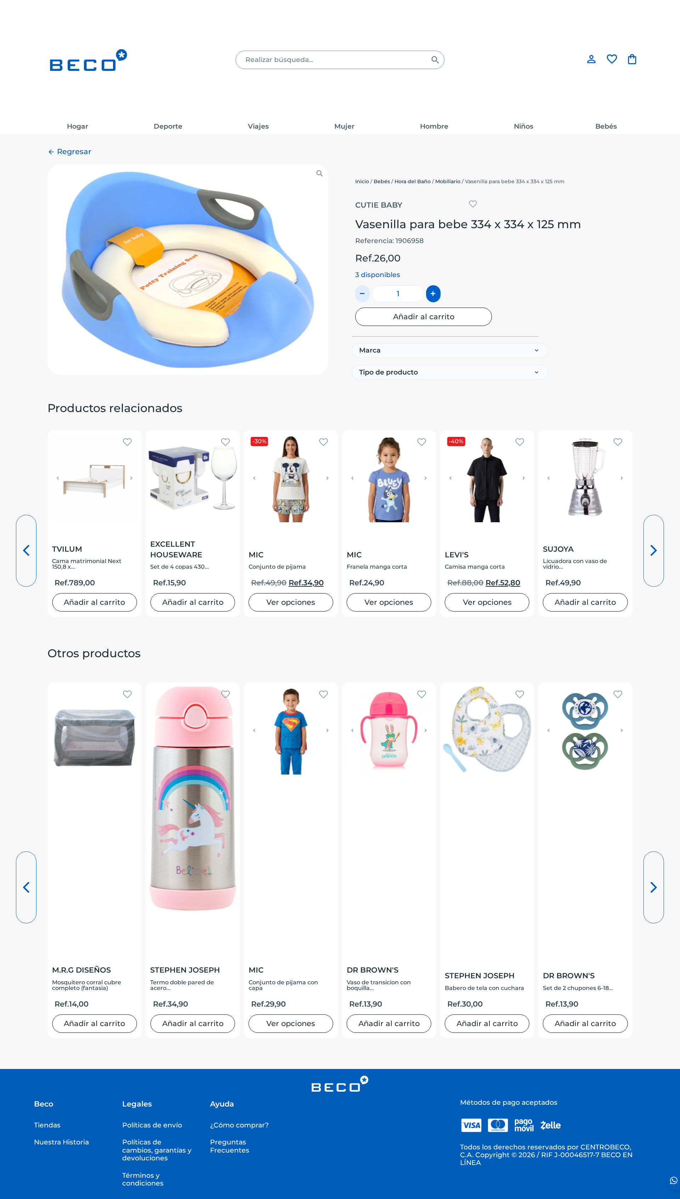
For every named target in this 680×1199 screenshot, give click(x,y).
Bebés (382, 181)
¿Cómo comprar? (239, 1125)
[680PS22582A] (187, 269)
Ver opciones (290, 602)
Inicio (362, 181)
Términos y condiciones (143, 1179)
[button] (58, 478)
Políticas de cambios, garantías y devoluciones (157, 1150)
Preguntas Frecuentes (229, 1146)
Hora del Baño (413, 181)
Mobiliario (447, 181)
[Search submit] (435, 59)
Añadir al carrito (423, 316)
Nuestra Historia (61, 1142)
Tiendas (47, 1125)
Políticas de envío (152, 1125)
